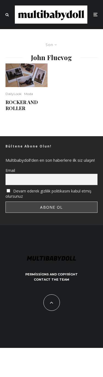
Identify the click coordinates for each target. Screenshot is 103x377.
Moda (28, 94)
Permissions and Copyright (51, 274)
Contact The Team (51, 279)
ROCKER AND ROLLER (21, 105)
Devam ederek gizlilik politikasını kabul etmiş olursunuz (48, 193)
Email (10, 170)
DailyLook (13, 94)
